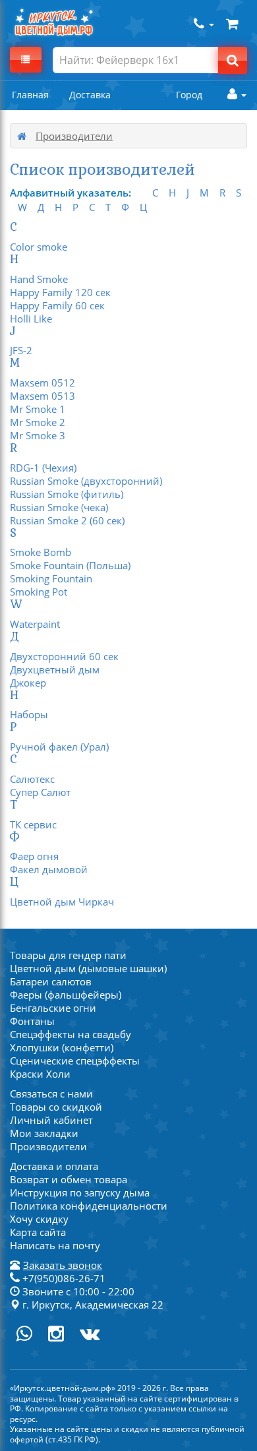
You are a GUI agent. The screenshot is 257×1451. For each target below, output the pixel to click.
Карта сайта (38, 1232)
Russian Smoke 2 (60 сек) (67, 520)
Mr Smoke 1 (37, 409)
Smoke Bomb (40, 552)
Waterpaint (35, 624)
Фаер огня (34, 856)
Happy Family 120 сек (60, 292)
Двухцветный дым (55, 669)
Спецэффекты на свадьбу (70, 1034)
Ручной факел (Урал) (59, 746)
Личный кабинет (51, 1120)
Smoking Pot (38, 591)
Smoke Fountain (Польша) (70, 565)
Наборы (29, 714)
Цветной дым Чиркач (62, 901)
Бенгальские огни (53, 1007)
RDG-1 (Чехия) (43, 467)
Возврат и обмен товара (68, 1179)
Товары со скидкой (56, 1106)
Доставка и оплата (54, 1166)
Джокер (28, 682)
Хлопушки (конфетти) (61, 1047)
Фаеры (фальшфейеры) (65, 994)
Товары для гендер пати (68, 955)
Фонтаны (32, 1021)
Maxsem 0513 (42, 395)
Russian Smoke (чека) (59, 507)
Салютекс (32, 779)
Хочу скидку (39, 1218)
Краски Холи (40, 1073)
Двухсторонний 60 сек (64, 656)
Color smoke (38, 246)
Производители (48, 1146)
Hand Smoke (39, 279)
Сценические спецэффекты (75, 1060)
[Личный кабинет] (233, 94)
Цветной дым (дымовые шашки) (88, 968)
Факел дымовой (49, 869)
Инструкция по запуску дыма (80, 1192)
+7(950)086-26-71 (62, 1278)
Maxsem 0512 (42, 382)
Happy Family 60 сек (57, 305)
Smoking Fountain (51, 578)
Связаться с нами (51, 1093)
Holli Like (31, 318)
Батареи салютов (51, 981)
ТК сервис (33, 824)
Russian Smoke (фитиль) (66, 494)
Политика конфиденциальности (88, 1205)
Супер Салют (40, 792)
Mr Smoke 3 (37, 435)
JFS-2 (21, 350)
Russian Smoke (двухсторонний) (86, 480)
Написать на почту (55, 1245)
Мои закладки (44, 1133)
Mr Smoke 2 (37, 422)
